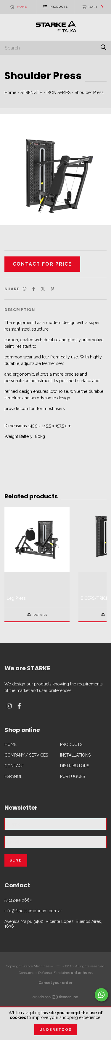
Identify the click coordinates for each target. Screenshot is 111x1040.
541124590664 (18, 900)
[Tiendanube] (55, 998)
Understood (55, 1030)
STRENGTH (31, 92)
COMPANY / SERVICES (26, 755)
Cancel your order (55, 983)
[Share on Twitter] (42, 289)
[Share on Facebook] (33, 289)
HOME (10, 744)
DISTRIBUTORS (74, 765)
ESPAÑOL (13, 776)
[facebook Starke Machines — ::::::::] (19, 706)
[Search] (103, 47)
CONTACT (14, 765)
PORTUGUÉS (72, 776)
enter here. (82, 973)
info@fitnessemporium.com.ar (33, 910)
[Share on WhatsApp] (24, 289)
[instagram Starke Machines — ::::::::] (9, 706)
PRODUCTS (71, 744)
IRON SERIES (58, 92)
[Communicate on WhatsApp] (101, 994)
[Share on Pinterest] (53, 289)
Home (10, 92)
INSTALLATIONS (75, 755)
